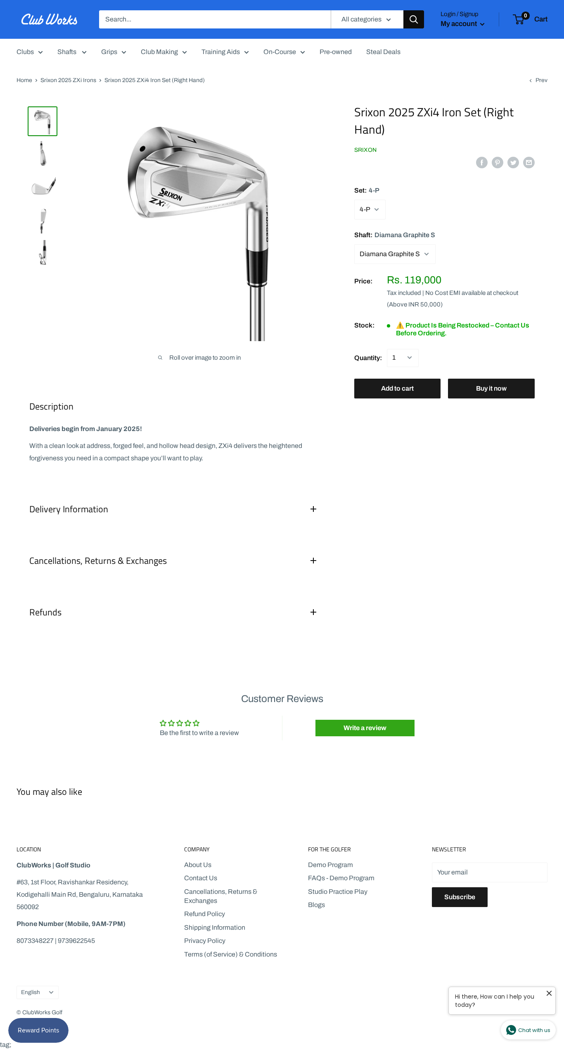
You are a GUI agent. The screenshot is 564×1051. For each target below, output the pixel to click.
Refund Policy (204, 913)
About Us (197, 864)
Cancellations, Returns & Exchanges (220, 896)
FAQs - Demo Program (341, 877)
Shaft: (394, 234)
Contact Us (200, 877)
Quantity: (368, 357)
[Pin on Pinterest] (497, 162)
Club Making (159, 51)
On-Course (279, 51)
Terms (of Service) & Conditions (230, 954)
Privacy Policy (204, 940)
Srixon (365, 150)
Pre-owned (336, 51)
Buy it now (491, 387)
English (30, 992)
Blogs (316, 904)
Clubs (25, 51)
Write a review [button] (365, 727)
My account (459, 24)
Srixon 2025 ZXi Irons (68, 80)
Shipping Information (214, 927)
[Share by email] (529, 162)
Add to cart (397, 387)
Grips (109, 51)
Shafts (67, 51)
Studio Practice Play (337, 891)
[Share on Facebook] (482, 162)
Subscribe (459, 896)
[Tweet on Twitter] (513, 162)
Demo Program (330, 864)
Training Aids (220, 51)
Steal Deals (383, 51)
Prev (541, 80)
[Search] (413, 19)
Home (24, 80)
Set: (366, 190)
